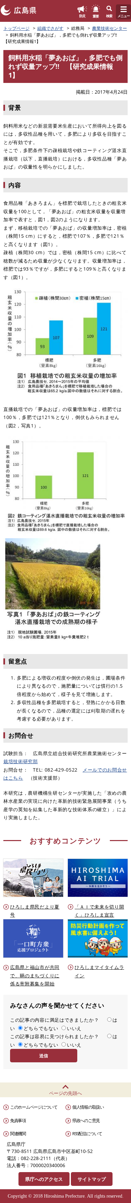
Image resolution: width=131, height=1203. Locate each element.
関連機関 (18, 1133)
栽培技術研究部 (20, 761)
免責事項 (18, 1120)
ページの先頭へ (65, 1093)
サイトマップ (92, 1179)
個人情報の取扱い (88, 1107)
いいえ (74, 1028)
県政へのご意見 (86, 1120)
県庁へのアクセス (44, 1179)
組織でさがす (50, 28)
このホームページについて (33, 1107)
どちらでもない (41, 1028)
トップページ (16, 28)
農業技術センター (109, 28)
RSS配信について (87, 1133)
